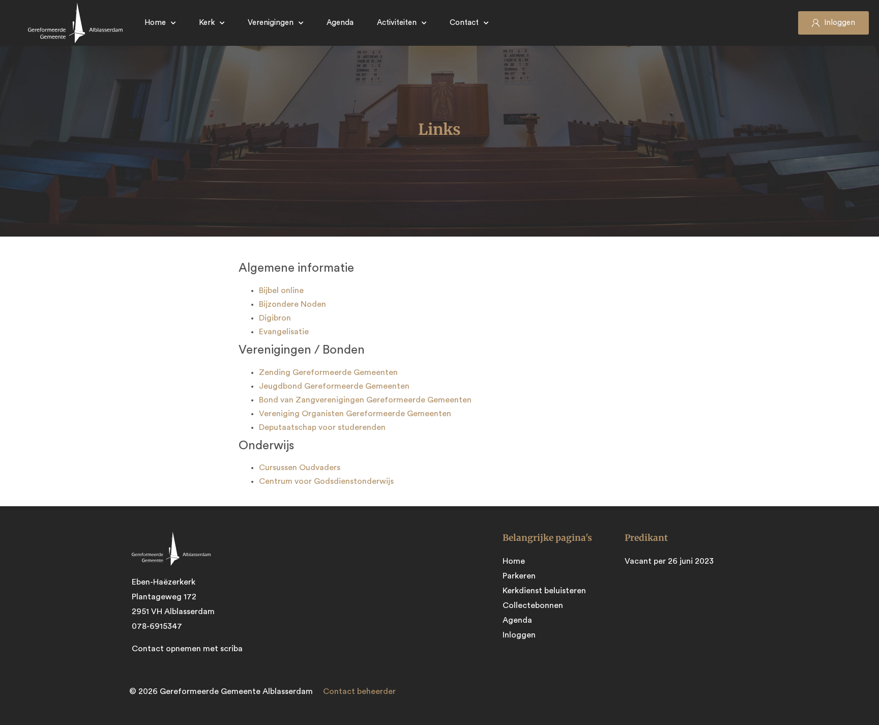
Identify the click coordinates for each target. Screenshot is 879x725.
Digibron (275, 318)
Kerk (207, 22)
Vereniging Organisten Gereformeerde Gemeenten (355, 414)
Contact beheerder (359, 691)
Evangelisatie (284, 332)
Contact (464, 22)
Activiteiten (397, 22)
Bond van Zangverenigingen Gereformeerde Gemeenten (365, 400)
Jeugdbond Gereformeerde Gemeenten (334, 386)
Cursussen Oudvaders (299, 467)
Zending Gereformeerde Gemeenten (328, 372)
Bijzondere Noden (292, 304)
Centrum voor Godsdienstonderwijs (326, 481)
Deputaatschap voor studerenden (322, 427)
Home (155, 22)
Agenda (340, 22)
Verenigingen (271, 22)
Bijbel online (281, 290)
